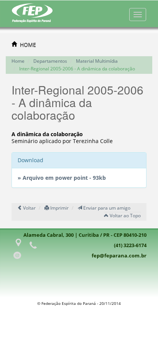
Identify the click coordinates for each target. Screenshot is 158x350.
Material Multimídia (97, 61)
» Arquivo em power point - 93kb (62, 177)
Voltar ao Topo (125, 215)
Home (18, 61)
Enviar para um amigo (106, 208)
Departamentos (50, 61)
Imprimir (59, 208)
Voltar (29, 208)
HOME (28, 44)
